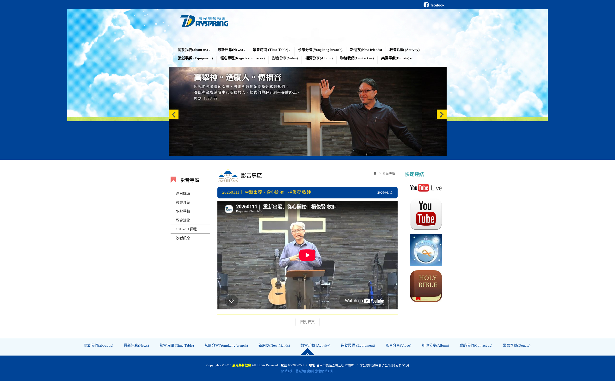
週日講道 (183, 194)
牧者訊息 (183, 238)
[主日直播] (424, 187)
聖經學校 (183, 211)
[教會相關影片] (424, 214)
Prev (173, 114)
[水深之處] (424, 250)
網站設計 (287, 371)
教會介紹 (183, 202)
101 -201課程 (186, 229)
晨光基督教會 (204, 20)
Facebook (434, 4)
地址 (312, 365)
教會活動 (183, 220)
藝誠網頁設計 (304, 371)
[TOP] (307, 351)
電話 (284, 365)
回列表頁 (307, 322)
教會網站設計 (324, 371)
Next (442, 114)
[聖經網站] (424, 286)
